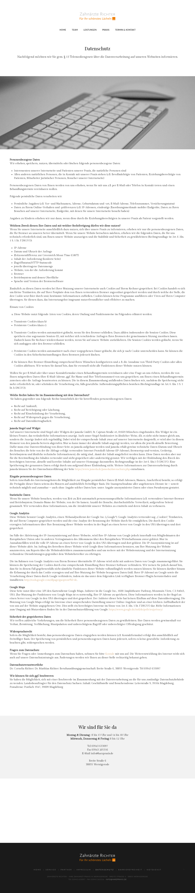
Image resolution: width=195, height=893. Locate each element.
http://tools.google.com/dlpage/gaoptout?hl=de (50, 579)
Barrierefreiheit (130, 870)
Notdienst (154, 870)
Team (75, 30)
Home (63, 30)
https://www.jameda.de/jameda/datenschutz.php (102, 469)
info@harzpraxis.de (102, 753)
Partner (66, 870)
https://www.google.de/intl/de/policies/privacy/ (136, 609)
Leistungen (90, 30)
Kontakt (109, 653)
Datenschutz (105, 870)
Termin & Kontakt (125, 30)
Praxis (105, 30)
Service (51, 870)
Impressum (83, 870)
